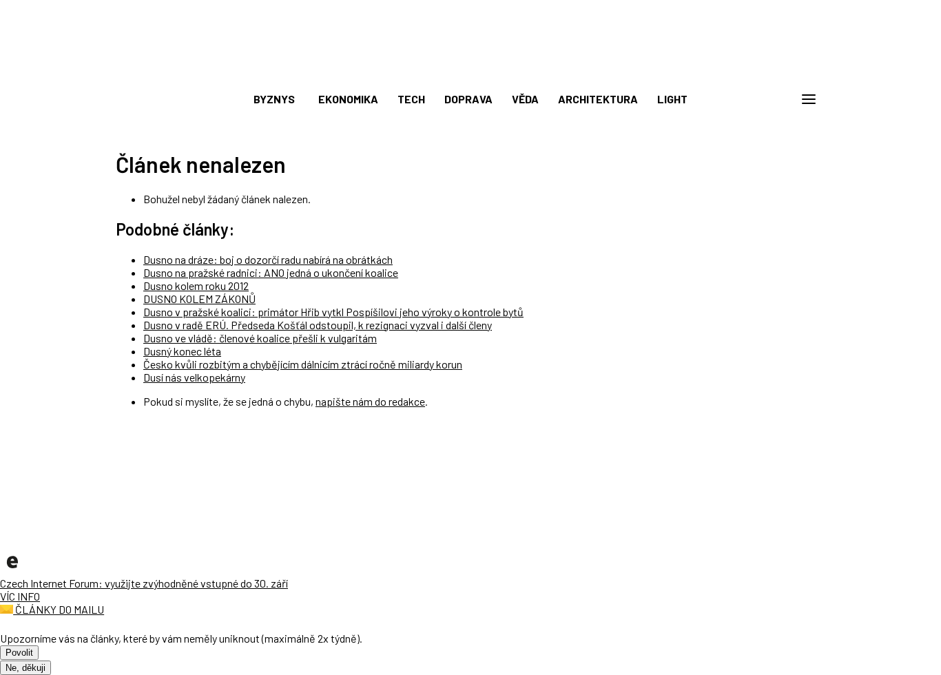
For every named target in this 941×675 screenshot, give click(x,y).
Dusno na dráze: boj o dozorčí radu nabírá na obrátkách (268, 259)
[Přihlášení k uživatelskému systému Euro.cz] (742, 99)
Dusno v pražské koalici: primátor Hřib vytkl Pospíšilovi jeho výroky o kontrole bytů (333, 311)
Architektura (598, 98)
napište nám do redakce (370, 401)
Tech (411, 98)
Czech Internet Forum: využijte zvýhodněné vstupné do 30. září (144, 583)
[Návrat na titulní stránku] (470, 69)
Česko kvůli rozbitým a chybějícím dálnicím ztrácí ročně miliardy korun (302, 364)
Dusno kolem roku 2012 (196, 285)
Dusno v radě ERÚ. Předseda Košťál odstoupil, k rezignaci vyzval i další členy (317, 324)
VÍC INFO (20, 596)
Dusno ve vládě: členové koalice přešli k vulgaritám (260, 337)
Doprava (468, 98)
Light (672, 98)
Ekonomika (348, 98)
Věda (525, 98)
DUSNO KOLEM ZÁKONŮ (199, 298)
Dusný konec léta (182, 350)
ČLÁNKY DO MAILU (58, 609)
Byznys (274, 98)
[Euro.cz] (12, 570)
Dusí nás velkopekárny (194, 377)
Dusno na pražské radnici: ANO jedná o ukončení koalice (270, 272)
